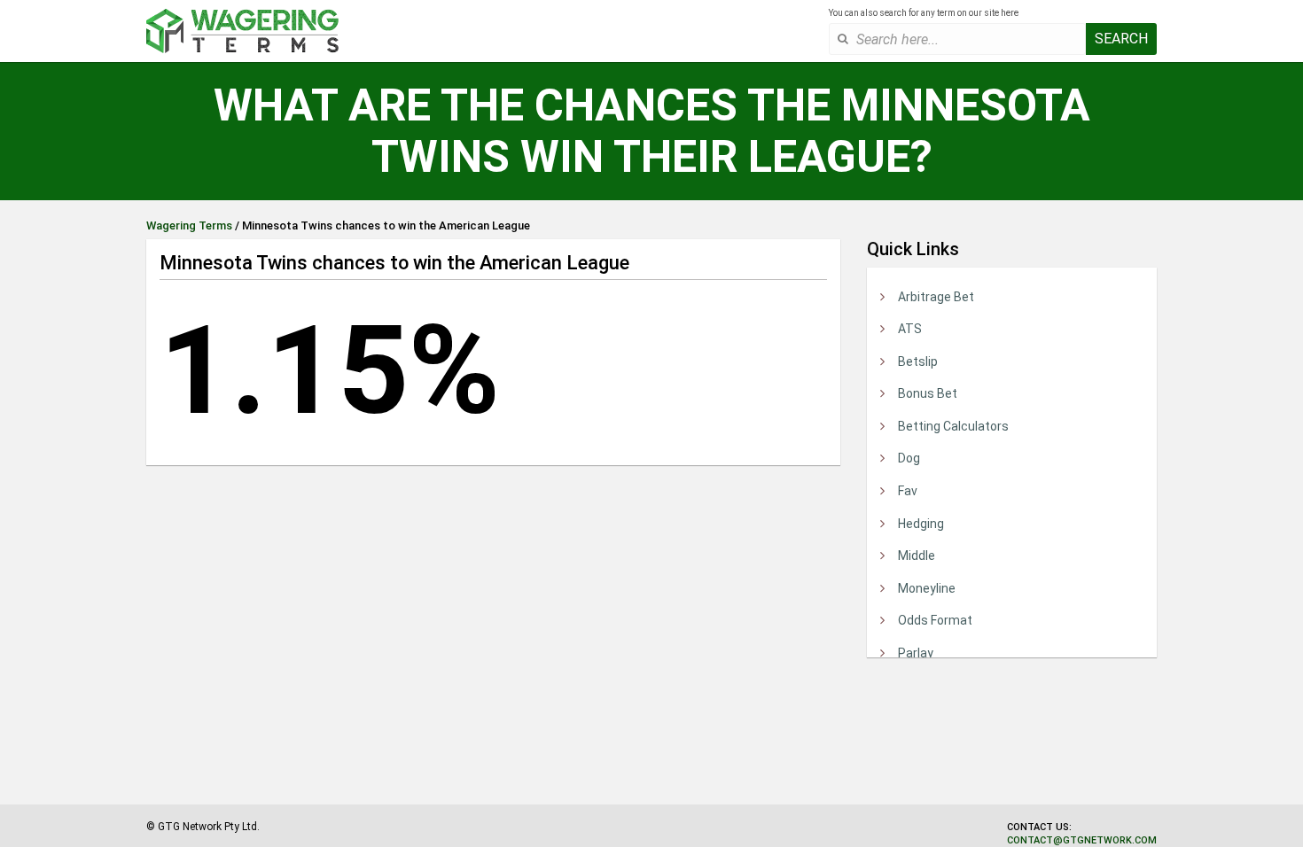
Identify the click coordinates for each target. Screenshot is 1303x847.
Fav (907, 491)
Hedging (921, 524)
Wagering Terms (189, 225)
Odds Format (935, 620)
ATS (910, 329)
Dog (909, 458)
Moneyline (927, 588)
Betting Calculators (953, 426)
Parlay (915, 653)
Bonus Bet (927, 393)
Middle (916, 555)
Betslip (918, 361)
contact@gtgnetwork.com (1082, 840)
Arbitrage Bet (936, 297)
